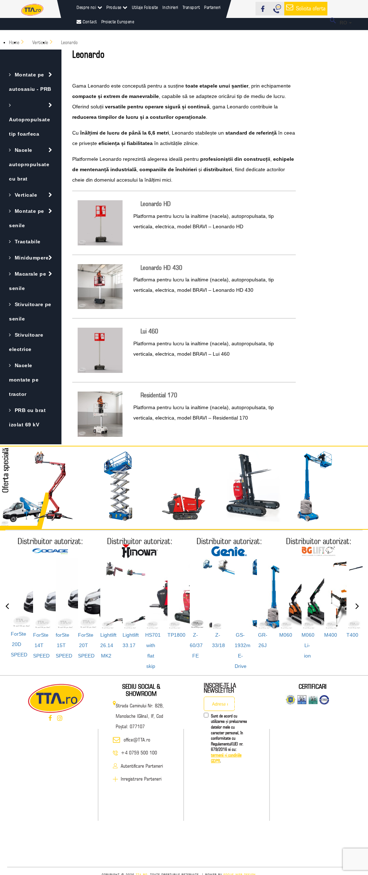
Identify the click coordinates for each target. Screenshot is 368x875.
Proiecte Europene (117, 21)
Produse (114, 7)
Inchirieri (170, 7)
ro (344, 22)
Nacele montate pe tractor (23, 379)
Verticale (26, 195)
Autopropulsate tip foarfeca (29, 127)
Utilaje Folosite (145, 7)
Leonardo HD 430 (161, 267)
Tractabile (28, 241)
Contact (89, 21)
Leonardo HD (156, 203)
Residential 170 (159, 395)
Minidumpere (32, 258)
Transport (191, 7)
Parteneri (212, 7)
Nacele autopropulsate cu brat (29, 164)
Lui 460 (149, 331)
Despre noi (87, 7)
